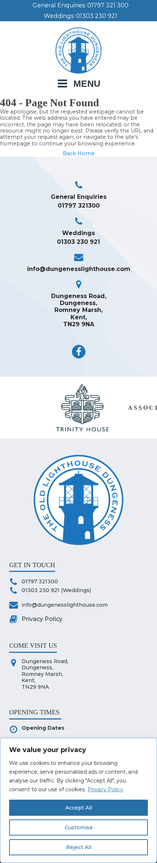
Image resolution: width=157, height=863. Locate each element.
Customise (79, 827)
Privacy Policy (105, 789)
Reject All (78, 847)
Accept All (78, 807)
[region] (78, 800)
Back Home (79, 153)
